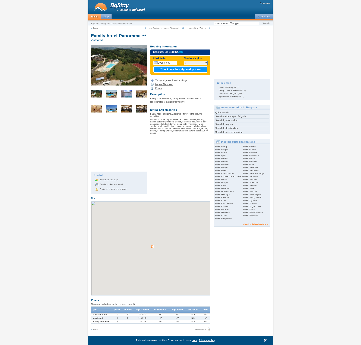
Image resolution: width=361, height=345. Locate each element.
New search (200, 329)
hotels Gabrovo (222, 188)
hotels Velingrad (250, 215)
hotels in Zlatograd (227, 87)
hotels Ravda (249, 158)
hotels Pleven (249, 146)
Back (95, 28)
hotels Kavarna (222, 197)
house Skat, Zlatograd (198, 28)
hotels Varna (249, 209)
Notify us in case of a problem (113, 189)
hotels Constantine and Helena (229, 176)
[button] (153, 248)
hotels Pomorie (250, 152)
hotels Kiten (220, 200)
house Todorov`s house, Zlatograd (162, 28)
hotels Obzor (221, 215)
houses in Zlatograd (228, 93)
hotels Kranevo (222, 206)
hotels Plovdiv (249, 149)
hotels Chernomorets (224, 173)
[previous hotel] (145, 28)
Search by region (224, 124)
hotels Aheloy (221, 146)
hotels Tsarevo (250, 203)
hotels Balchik (221, 158)
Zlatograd (104, 23)
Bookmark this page (109, 179)
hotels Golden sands (224, 191)
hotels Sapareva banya (253, 173)
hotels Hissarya (222, 194)
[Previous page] (91, 28)
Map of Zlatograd (164, 84)
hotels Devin (221, 179)
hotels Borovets (222, 164)
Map (106, 16)
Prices (158, 88)
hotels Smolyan (250, 185)
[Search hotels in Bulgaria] (208, 329)
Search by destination (226, 120)
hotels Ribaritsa (250, 161)
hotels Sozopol (250, 191)
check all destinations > (255, 224)
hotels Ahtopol (221, 149)
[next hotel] (209, 28)
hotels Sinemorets (251, 182)
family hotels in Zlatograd (230, 90)
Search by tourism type (227, 128)
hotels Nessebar (222, 212)
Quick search (222, 112)
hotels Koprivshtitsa (224, 203)
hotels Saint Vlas (250, 167)
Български (265, 3)
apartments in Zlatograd (230, 96)
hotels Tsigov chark (252, 206)
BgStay (94, 23)
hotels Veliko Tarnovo (253, 212)
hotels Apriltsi (221, 155)
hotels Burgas (221, 167)
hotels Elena (220, 185)
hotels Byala (220, 170)
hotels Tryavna (250, 200)
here (194, 340)
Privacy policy (207, 340)
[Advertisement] (119, 143)
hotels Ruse (248, 164)
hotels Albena (221, 152)
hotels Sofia (248, 188)
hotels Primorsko (251, 155)
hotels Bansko (221, 161)
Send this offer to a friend (111, 184)
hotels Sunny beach (252, 197)
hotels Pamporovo (223, 218)
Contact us (264, 16)
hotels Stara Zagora (252, 194)
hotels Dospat (221, 182)
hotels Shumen (250, 179)
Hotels (94, 16)
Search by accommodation (229, 132)
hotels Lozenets (222, 209)
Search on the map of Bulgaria (230, 116)
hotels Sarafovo (250, 176)
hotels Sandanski (251, 170)
